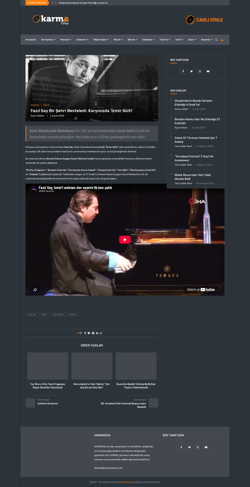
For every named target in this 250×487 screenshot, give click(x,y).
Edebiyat (147, 39)
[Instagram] (200, 71)
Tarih (178, 39)
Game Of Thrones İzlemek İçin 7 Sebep (196, 139)
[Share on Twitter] (89, 333)
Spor (191, 39)
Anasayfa (31, 39)
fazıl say (32, 314)
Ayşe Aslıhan (37, 115)
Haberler (81, 39)
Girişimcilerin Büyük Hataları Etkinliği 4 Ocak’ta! (83, 3)
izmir (44, 314)
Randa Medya (125, 482)
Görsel (131, 39)
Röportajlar (100, 39)
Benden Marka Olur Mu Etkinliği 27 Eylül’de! (197, 121)
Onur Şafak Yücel (183, 146)
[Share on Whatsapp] (101, 333)
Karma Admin (181, 109)
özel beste (58, 314)
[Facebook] (183, 71)
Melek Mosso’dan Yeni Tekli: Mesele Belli (193, 176)
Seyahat (206, 39)
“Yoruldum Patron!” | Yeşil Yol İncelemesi (194, 158)
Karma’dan (47, 39)
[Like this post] (81, 333)
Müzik (117, 39)
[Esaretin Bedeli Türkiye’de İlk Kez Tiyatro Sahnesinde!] (136, 366)
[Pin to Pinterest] (93, 333)
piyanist (73, 314)
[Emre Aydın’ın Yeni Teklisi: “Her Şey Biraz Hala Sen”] (91, 366)
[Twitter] (192, 71)
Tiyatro (164, 39)
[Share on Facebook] (85, 333)
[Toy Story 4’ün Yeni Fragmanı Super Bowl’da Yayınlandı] (47, 366)
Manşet (65, 39)
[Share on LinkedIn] (97, 333)
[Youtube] (208, 71)
